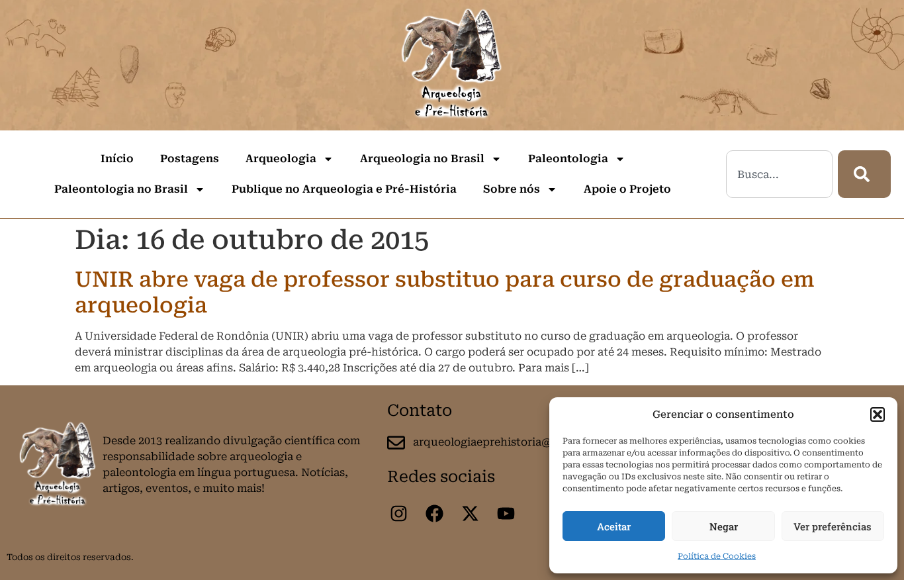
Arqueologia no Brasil (422, 158)
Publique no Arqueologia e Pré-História (344, 189)
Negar (723, 526)
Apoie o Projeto (627, 189)
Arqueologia (281, 158)
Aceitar (614, 526)
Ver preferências (832, 526)
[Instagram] (398, 513)
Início (117, 158)
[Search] (864, 174)
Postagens (189, 158)
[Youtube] (505, 513)
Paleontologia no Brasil (121, 189)
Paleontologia (568, 158)
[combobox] (779, 174)
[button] (877, 414)
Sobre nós (511, 189)
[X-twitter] (470, 513)
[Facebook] (434, 513)
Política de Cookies (717, 556)
